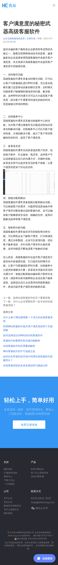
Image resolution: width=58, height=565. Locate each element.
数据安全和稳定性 (12, 505)
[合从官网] (9, 5)
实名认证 (8, 502)
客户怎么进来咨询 (39, 472)
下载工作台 (9, 480)
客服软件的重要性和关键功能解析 (21, 340)
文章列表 (31, 38)
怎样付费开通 (37, 476)
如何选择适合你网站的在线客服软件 (23, 335)
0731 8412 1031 (41, 498)
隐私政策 (8, 513)
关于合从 (8, 498)
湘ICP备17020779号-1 (43, 535)
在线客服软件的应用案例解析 (19, 345)
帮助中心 (8, 476)
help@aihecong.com (43, 502)
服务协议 (8, 469)
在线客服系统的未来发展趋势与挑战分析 (25, 365)
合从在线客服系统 (43, 532)
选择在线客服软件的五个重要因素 (31, 297)
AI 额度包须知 (10, 472)
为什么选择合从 (11, 509)
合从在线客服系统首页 (14, 38)
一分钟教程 (9, 484)
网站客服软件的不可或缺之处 (19, 351)
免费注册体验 (29, 424)
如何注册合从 (37, 469)
